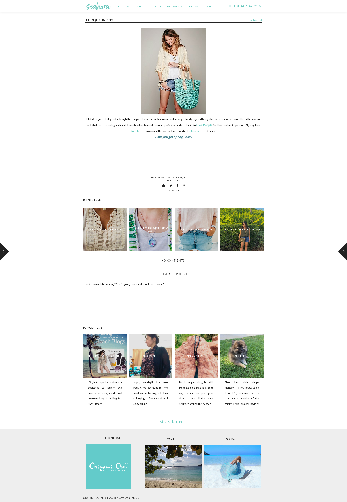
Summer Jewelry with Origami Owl (151, 230)
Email (208, 6)
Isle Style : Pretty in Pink (196, 229)
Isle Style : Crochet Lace (105, 229)
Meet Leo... (242, 356)
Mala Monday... (196, 356)
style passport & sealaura (105, 356)
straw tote (136, 131)
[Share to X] (171, 185)
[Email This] (163, 185)
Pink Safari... (151, 356)
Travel (139, 6)
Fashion (194, 6)
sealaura (94, 498)
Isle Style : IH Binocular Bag (242, 229)
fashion (175, 190)
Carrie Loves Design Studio (125, 498)
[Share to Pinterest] (184, 185)
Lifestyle (156, 6)
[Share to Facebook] (177, 185)
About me (123, 6)
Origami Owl (175, 6)
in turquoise (196, 131)
